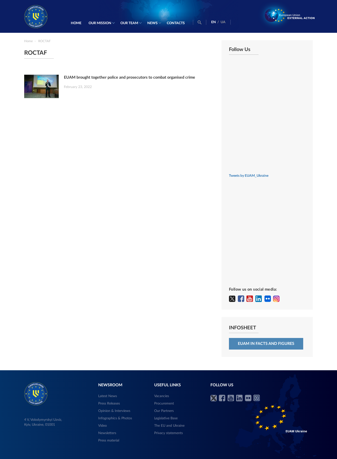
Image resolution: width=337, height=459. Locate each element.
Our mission (100, 23)
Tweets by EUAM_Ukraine (248, 175)
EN (213, 22)
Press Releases (109, 403)
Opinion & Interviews (114, 411)
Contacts (176, 23)
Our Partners (164, 411)
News (152, 23)
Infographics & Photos (115, 418)
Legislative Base (166, 418)
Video (102, 425)
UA (223, 22)
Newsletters (107, 433)
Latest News (107, 396)
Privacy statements (168, 433)
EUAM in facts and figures (266, 344)
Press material (108, 440)
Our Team (129, 23)
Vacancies (161, 396)
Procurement (164, 403)
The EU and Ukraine (169, 425)
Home (76, 23)
